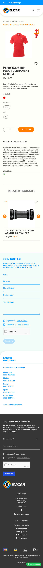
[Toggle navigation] (38, 10)
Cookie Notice (21, 562)
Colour (6, 94)
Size (5, 112)
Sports (6, 21)
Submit (7, 341)
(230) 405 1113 (8, 386)
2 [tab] (30, 241)
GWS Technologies (21, 557)
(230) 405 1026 (9, 375)
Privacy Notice (22, 321)
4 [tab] (34, 241)
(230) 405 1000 (21, 506)
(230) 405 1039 (9, 392)
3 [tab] (32, 241)
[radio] (4, 98)
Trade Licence (21, 538)
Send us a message (21, 514)
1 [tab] (28, 241)
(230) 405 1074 (9, 381)
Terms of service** (21, 525)
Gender (6, 103)
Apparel (15, 21)
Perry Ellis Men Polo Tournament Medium (19, 25)
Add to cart (26, 129)
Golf (22, 21)
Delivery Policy (21, 532)
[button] (4, 216)
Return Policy (21, 535)
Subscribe (9, 474)
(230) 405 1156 (8, 398)
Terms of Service (23, 324)
